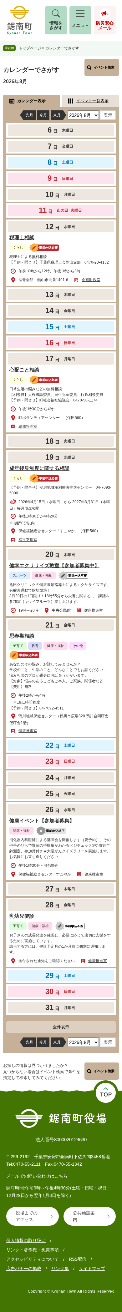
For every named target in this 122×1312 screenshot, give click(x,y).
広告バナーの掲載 (23, 1268)
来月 (57, 115)
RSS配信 (77, 1259)
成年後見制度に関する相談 (39, 468)
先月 (29, 115)
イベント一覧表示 (92, 100)
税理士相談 (21, 237)
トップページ (30, 48)
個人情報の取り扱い (26, 1240)
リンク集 (60, 1268)
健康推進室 (93, 610)
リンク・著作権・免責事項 (32, 1249)
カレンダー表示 (31, 100)
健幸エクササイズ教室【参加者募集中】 (54, 565)
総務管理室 (27, 426)
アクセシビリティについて (32, 1259)
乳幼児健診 (21, 916)
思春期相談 (21, 635)
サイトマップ (92, 1268)
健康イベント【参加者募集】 (41, 820)
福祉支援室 (27, 539)
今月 (43, 115)
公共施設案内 (84, 1216)
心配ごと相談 (24, 369)
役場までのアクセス (27, 1216)
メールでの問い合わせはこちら (37, 1175)
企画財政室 (91, 280)
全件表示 (61, 1027)
